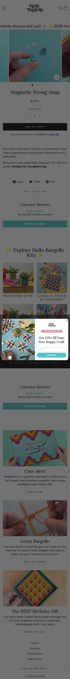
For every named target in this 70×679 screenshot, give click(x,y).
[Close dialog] (66, 320)
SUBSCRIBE (51, 355)
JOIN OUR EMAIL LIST (51, 331)
